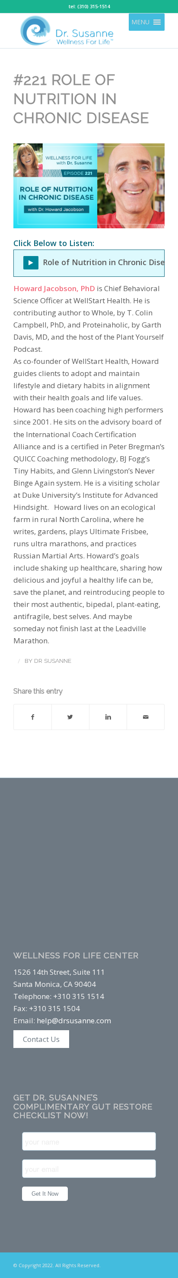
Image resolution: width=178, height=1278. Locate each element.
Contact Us (41, 1039)
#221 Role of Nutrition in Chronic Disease (81, 99)
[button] (140, 22)
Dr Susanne (52, 660)
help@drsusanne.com (74, 1020)
